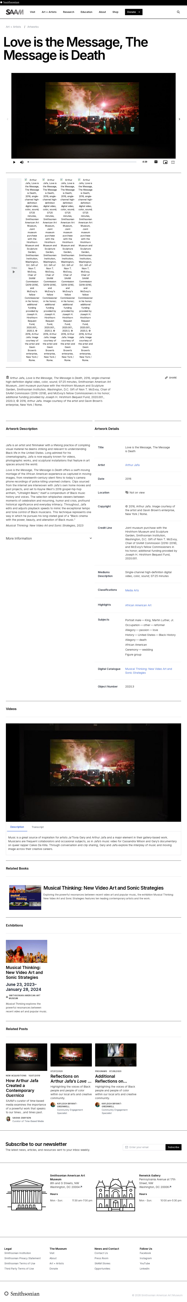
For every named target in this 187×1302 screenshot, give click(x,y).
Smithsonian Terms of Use (19, 1263)
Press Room (101, 1258)
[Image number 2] (50, 270)
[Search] (178, 12)
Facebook (145, 1253)
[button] (7, 377)
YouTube (145, 1263)
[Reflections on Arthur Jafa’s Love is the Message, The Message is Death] (71, 1056)
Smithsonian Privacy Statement (22, 1258)
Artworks (33, 26)
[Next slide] (179, 119)
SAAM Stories (102, 1263)
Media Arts (132, 590)
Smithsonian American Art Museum (25, 996)
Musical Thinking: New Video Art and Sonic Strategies (104, 888)
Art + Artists (13, 26)
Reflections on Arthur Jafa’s (71, 1079)
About (53, 1258)
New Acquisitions (16, 1075)
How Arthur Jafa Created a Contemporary (22, 1088)
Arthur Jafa (132, 465)
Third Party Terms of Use (19, 1268)
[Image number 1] (32, 270)
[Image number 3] (67, 270)
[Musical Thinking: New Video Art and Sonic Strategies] (25, 897)
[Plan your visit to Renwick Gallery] (170, 1187)
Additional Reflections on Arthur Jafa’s (115, 1079)
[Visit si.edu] (22, 1294)
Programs (101, 1071)
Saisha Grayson (21, 1118)
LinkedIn (144, 1268)
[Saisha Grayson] (8, 1118)
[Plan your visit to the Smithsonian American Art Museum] (26, 1200)
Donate (54, 1268)
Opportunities (102, 1268)
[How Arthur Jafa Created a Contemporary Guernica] (26, 1058)
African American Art (138, 605)
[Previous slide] (7, 119)
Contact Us (101, 1253)
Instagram (146, 1258)
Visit (52, 1253)
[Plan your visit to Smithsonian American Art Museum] (81, 1187)
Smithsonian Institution (17, 1253)
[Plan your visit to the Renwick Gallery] (116, 1200)
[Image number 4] (85, 270)
